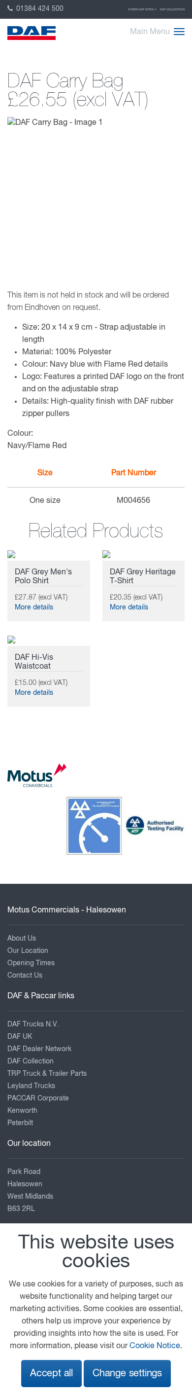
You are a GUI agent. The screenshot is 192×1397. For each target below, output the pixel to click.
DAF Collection (172, 9)
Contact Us (24, 975)
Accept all (51, 1373)
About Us (21, 938)
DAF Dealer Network (39, 1049)
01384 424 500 (39, 8)
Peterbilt (20, 1123)
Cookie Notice (154, 1346)
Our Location (27, 950)
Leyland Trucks (31, 1086)
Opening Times (31, 963)
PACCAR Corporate (38, 1098)
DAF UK (19, 1036)
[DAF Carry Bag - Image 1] (55, 123)
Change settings (127, 1373)
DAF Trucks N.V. (33, 1024)
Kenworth (22, 1110)
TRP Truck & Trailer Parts (47, 1073)
